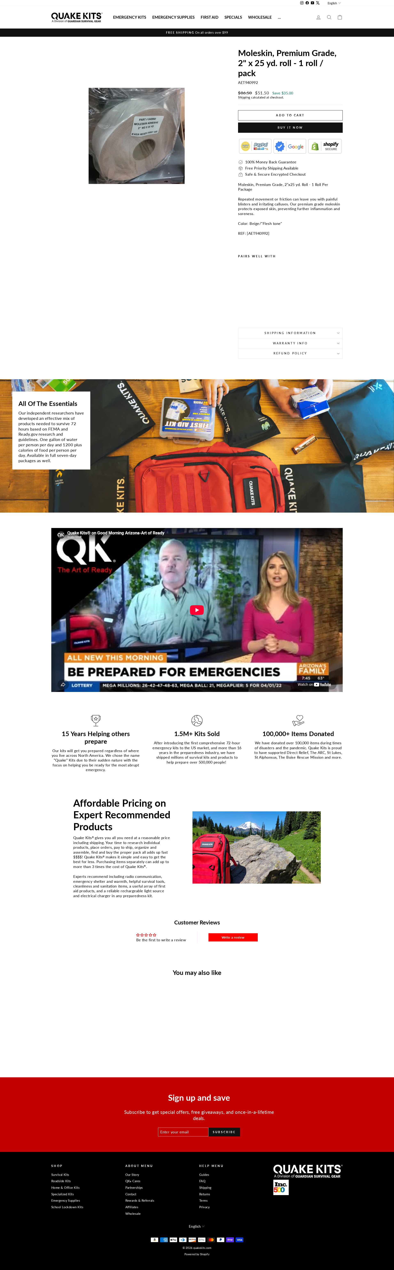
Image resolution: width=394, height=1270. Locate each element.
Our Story (132, 1174)
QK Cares (133, 1181)
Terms (203, 1200)
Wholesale (260, 17)
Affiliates (132, 1207)
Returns (204, 1194)
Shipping (244, 97)
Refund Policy (290, 353)
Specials (233, 17)
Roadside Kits (61, 1181)
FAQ (202, 1181)
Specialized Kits (62, 1194)
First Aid (209, 17)
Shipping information (290, 333)
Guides (204, 1174)
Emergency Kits (129, 17)
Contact (130, 1194)
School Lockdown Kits (67, 1207)
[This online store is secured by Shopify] (325, 146)
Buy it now (290, 127)
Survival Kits (60, 1174)
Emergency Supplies (173, 17)
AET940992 (258, 233)
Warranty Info (290, 343)
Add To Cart (86, 1034)
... (279, 17)
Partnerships (134, 1187)
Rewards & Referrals (140, 1200)
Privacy (204, 1207)
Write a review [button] (233, 937)
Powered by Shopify (197, 1254)
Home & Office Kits (65, 1187)
